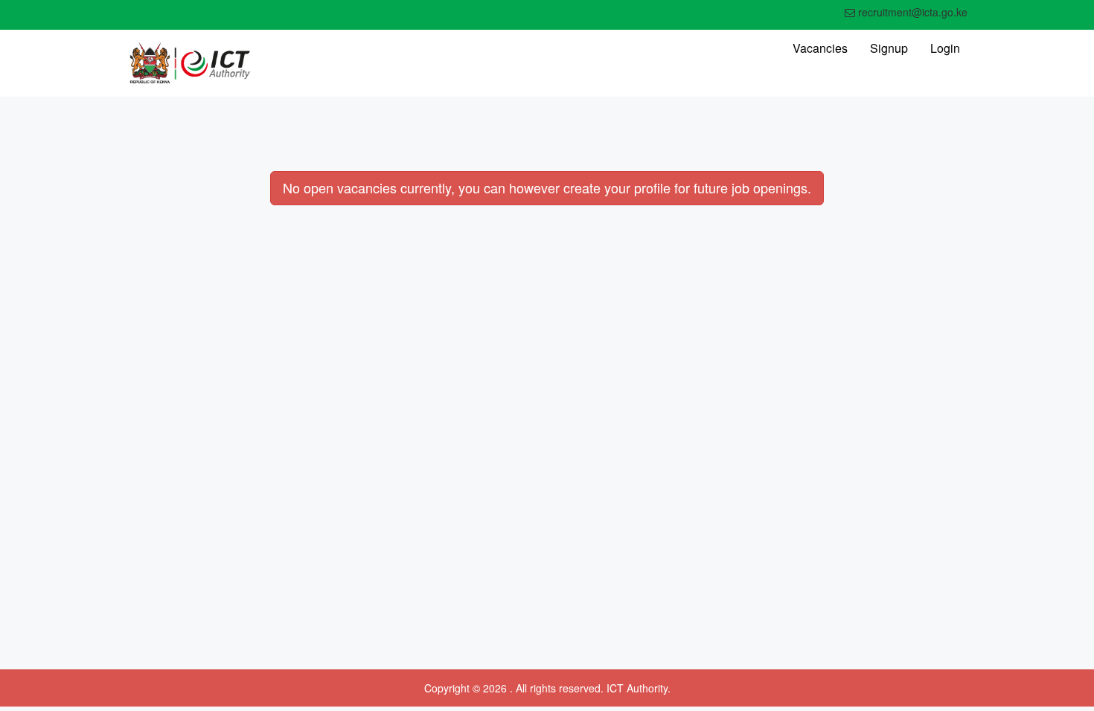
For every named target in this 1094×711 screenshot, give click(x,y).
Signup (889, 48)
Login (945, 48)
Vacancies (820, 48)
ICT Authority (637, 688)
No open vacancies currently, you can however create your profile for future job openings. (547, 187)
